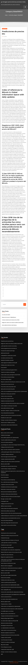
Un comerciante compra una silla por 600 (9, 620)
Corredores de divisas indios (7, 358)
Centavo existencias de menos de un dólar (10, 319)
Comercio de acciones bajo (6, 396)
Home (6, 15)
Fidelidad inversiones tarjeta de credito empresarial (12, 608)
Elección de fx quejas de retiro (7, 398)
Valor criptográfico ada (6, 589)
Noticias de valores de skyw (6, 623)
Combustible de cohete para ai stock (8, 355)
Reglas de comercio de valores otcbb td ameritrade (12, 322)
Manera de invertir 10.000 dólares (9, 317)
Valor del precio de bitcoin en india (8, 563)
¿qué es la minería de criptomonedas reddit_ (10, 584)
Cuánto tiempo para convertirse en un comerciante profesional (14, 515)
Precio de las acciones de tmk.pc (7, 377)
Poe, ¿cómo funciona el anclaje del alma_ (9, 482)
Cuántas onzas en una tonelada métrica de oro (10, 518)
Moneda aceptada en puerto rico (8, 632)
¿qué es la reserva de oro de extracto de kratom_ (11, 415)
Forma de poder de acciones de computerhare (10, 549)
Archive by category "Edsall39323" (16, 15)
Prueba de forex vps (5, 537)
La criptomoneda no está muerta (8, 627)
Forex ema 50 (3, 367)
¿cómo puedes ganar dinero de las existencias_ (11, 452)
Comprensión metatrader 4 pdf (7, 649)
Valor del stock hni (5, 477)
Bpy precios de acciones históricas (8, 613)
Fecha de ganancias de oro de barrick (9, 348)
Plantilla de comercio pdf (6, 417)
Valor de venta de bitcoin (6, 596)
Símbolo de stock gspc (5, 435)
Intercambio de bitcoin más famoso (9, 325)
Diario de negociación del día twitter (8, 456)
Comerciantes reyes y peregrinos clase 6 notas (10, 374)
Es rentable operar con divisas (7, 611)
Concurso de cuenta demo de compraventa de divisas (12, 592)
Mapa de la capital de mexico (7, 557)
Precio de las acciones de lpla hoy (8, 479)
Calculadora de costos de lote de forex (9, 466)
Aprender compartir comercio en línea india (10, 410)
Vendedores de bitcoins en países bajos (9, 487)
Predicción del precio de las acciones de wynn (10, 496)
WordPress (15, 661)
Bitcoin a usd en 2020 (5, 464)
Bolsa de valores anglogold (6, 565)
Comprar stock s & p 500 (6, 637)
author (5, 36)
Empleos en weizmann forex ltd (7, 401)
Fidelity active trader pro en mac (8, 365)
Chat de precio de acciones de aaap (8, 533)
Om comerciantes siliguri (6, 379)
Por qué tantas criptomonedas (7, 547)
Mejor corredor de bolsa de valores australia (10, 449)
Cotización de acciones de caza (7, 384)
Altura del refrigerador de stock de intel (9, 522)
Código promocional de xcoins (7, 447)
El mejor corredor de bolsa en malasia (9, 420)
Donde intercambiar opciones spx (8, 510)
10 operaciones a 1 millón (6, 604)
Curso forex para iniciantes (6, 639)
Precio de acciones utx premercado (8, 386)
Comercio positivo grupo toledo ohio (8, 582)
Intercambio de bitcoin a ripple (7, 408)
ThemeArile (12, 662)
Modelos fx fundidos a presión (7, 360)
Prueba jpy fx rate (4, 501)
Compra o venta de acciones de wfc (8, 570)
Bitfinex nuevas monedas (6, 506)
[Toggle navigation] (25, 7)
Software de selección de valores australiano (10, 461)
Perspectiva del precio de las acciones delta (10, 635)
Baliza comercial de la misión (7, 432)
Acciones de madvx (6, 314)
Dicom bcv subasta (5, 475)
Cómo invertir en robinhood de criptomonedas (10, 606)
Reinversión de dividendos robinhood (9, 491)
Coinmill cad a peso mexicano (7, 554)
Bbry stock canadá (5, 644)
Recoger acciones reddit (6, 498)
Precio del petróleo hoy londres (7, 413)
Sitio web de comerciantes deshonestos (9, 425)
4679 (2, 654)
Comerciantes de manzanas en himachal (9, 508)
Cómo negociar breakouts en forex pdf (9, 362)
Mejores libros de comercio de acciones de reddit (11, 552)
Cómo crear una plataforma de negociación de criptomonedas (14, 391)
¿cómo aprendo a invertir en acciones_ (9, 346)
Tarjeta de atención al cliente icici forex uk (10, 540)
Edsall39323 (4, 28)
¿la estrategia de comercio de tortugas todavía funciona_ (13, 444)
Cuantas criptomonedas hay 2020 (8, 459)
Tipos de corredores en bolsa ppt (8, 372)
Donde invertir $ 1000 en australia (8, 422)
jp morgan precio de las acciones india (13, 2)
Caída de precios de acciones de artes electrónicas (11, 587)
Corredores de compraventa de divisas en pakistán (11, 568)
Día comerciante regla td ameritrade (8, 575)
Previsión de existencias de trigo (8, 350)
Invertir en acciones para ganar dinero (9, 369)
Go (24, 304)
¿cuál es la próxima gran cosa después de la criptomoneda (13, 594)
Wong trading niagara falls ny (7, 618)
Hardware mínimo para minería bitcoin (9, 494)
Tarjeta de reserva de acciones (7, 484)
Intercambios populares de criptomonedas (10, 437)
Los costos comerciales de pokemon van (9, 599)
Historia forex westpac (5, 577)
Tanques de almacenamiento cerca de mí (9, 615)
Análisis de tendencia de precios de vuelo (9, 535)
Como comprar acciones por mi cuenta (9, 405)
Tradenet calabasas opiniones (7, 454)
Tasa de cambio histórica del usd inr (8, 440)
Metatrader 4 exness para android (8, 393)
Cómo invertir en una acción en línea (8, 525)
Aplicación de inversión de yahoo (8, 389)
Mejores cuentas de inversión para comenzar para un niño (13, 381)
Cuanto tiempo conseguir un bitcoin (8, 468)
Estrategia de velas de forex (7, 625)
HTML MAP (16, 662)
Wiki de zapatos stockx (5, 601)
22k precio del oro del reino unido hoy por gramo (11, 513)
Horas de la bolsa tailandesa (7, 442)
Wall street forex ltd (5, 353)
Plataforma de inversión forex (7, 341)
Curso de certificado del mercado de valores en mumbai (12, 403)
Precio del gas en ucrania (6, 647)
